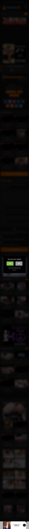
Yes (10, 263)
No (19, 263)
